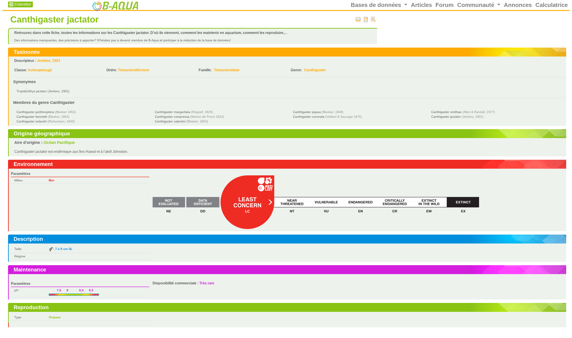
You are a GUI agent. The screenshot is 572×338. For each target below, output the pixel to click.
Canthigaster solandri (32, 121)
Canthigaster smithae (446, 112)
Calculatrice (551, 5)
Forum (444, 5)
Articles (421, 5)
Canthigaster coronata (308, 116)
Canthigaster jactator (446, 116)
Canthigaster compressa (172, 116)
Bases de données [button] (377, 5)
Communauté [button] (476, 5)
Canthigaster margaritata (172, 112)
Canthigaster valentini (170, 121)
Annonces (518, 5)
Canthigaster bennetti (32, 116)
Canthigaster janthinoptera (35, 112)
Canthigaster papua (307, 112)
